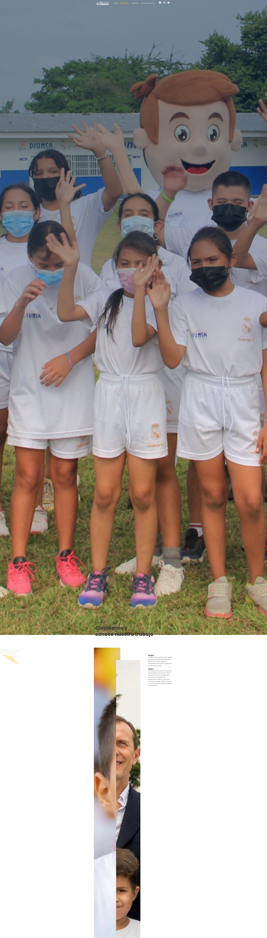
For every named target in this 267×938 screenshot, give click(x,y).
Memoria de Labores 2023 (148, 3)
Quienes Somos (124, 3)
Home (115, 3)
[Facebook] (160, 2)
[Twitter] (168, 2)
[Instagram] (164, 2)
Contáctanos (135, 3)
